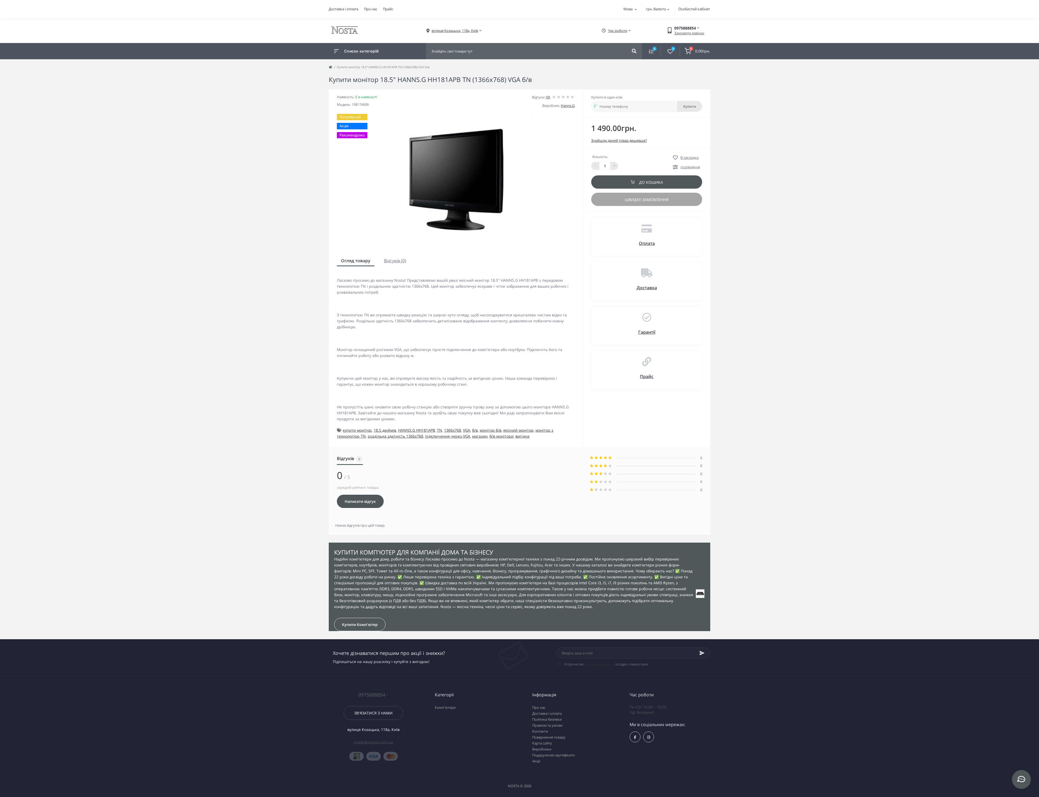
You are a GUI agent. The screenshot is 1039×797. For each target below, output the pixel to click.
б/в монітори (501, 436)
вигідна (522, 436)
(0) (548, 97)
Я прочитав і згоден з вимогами (606, 664)
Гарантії (646, 332)
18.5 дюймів (385, 430)
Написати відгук (360, 501)
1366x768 (452, 430)
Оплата (647, 243)
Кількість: (600, 156)
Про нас (370, 8)
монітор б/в (490, 430)
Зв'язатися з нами (373, 713)
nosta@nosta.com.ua (373, 741)
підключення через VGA (447, 436)
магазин (480, 436)
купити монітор (357, 430)
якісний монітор (518, 430)
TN (439, 430)
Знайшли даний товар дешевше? (619, 140)
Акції (536, 761)
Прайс (388, 8)
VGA (466, 430)
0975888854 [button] (371, 695)
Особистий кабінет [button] (694, 8)
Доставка (647, 288)
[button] (455, 30)
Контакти (540, 731)
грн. (656, 8)
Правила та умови (547, 725)
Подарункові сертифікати (553, 755)
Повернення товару (548, 737)
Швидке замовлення (647, 199)
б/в (475, 430)
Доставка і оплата (343, 8)
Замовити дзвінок (689, 33)
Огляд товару (355, 261)
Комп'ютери (445, 707)
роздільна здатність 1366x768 (395, 436)
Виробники (541, 749)
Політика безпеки (599, 664)
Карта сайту (542, 743)
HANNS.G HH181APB (416, 430)
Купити (689, 106)
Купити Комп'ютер (360, 624)
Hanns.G (568, 105)
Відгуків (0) (395, 261)
